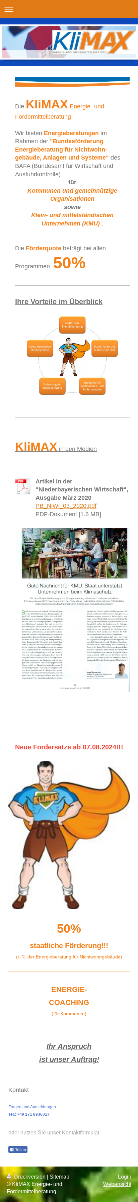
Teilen (20, 1149)
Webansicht (117, 1184)
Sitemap (59, 1177)
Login (124, 1177)
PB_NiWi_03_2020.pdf (66, 505)
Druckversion (30, 1177)
